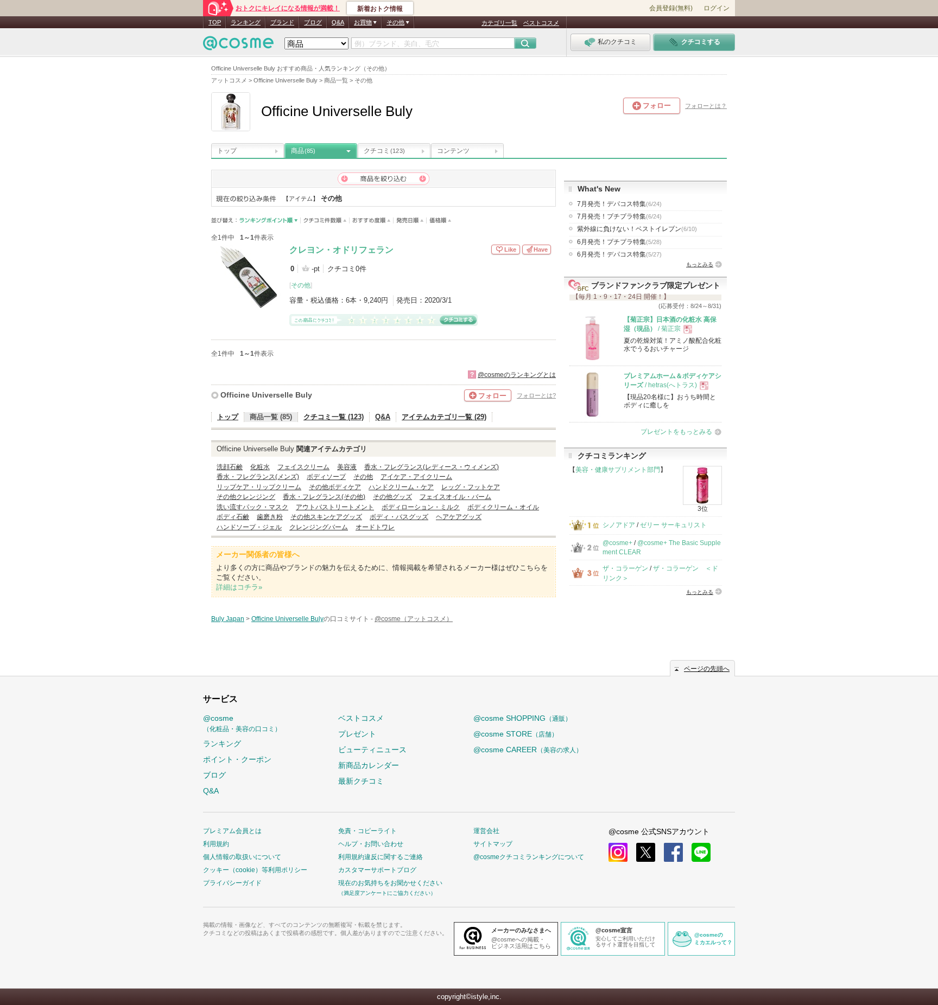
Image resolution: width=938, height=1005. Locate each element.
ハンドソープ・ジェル (249, 527)
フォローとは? (536, 395)
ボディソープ (326, 477)
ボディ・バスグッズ (399, 517)
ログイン (717, 8)
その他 (300, 285)
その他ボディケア (335, 487)
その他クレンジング (246, 497)
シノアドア (619, 525)
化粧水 (260, 467)
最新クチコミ (361, 781)
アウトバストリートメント (335, 507)
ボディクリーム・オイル (503, 507)
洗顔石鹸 (230, 467)
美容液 (347, 467)
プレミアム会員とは (232, 831)
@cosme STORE (515, 733)
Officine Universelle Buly (266, 395)
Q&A (338, 22)
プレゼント (357, 733)
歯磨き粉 (270, 517)
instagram (618, 852)
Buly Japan (227, 619)
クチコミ (384, 151)
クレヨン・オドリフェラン (341, 249)
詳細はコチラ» (239, 587)
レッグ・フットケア (470, 487)
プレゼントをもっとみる (676, 432)
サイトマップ (492, 844)
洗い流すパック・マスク (252, 507)
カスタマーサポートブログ (377, 870)
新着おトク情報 (380, 8)
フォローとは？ (706, 106)
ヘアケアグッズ (458, 517)
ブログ (313, 22)
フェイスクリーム (303, 467)
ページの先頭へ (707, 669)
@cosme (242, 723)
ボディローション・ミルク (421, 507)
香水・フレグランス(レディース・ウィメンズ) (431, 467)
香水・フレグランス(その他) (324, 497)
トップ (227, 151)
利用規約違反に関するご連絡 (380, 857)
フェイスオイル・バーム (455, 497)
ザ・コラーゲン (625, 568)
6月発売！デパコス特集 (619, 254)
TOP (214, 22)
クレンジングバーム (318, 527)
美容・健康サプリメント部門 (617, 469)
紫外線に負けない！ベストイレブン (637, 229)
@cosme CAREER (527, 749)
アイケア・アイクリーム (416, 477)
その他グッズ (392, 497)
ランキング (246, 22)
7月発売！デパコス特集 (619, 204)
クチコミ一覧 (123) (333, 417)
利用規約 (216, 844)
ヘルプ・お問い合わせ (370, 844)
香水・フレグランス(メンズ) (258, 477)
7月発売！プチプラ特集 (619, 216)
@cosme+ (617, 543)
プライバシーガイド (232, 883)
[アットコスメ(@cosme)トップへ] (238, 46)
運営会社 (486, 831)
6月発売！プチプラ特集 (619, 242)
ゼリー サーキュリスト (673, 525)
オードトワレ (375, 527)
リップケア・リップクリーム (259, 487)
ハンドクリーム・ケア (401, 487)
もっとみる (699, 264)
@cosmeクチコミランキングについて (528, 857)
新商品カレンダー (368, 765)
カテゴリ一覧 (499, 23)
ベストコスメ (541, 23)
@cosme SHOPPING (522, 718)
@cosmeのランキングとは (517, 375)
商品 (303, 151)
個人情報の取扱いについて (242, 857)
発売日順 (410, 220)
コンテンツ (453, 151)
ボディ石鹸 (233, 517)
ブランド (282, 22)
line (701, 852)
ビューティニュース (372, 749)
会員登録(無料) (671, 8)
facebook (673, 852)
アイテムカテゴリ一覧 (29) (444, 417)
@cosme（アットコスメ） (414, 619)
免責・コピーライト (367, 831)
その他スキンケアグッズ (326, 517)
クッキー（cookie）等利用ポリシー (255, 870)
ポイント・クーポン (237, 759)
